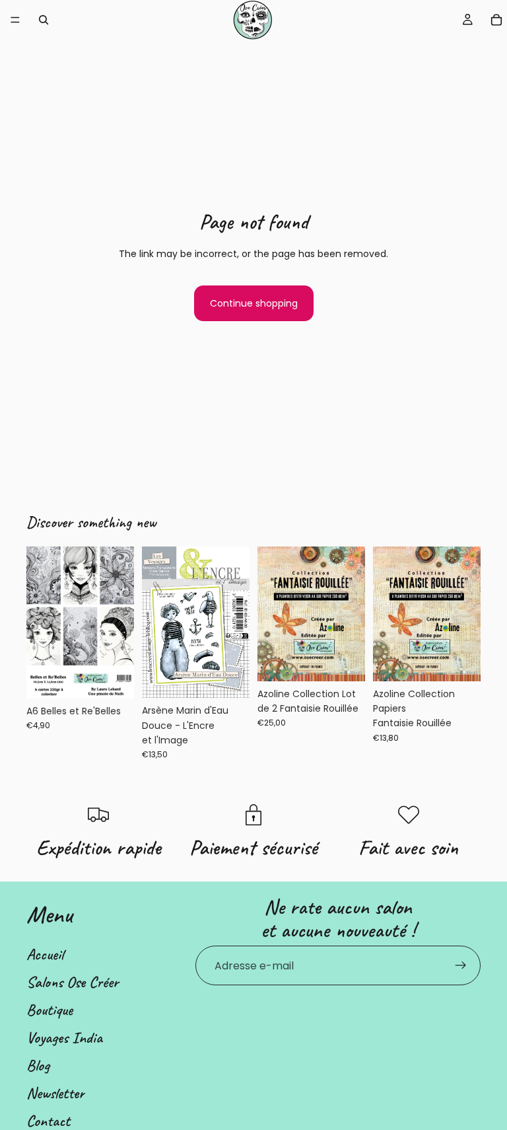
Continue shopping (254, 303)
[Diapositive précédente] (272, 613)
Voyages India (64, 1037)
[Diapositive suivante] (350, 613)
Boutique (49, 1010)
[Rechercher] (43, 19)
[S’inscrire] (461, 965)
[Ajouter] (113, 678)
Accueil (44, 954)
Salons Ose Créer (72, 982)
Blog (38, 1065)
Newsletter (55, 1093)
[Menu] (15, 20)
